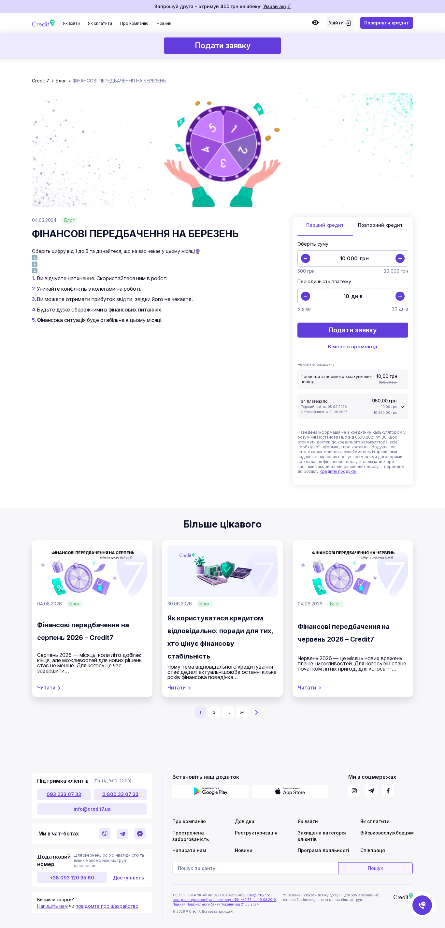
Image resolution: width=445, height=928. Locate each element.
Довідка (244, 821)
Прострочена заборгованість (190, 836)
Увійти (336, 22)
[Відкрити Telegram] (122, 834)
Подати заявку (223, 45)
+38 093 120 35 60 (72, 877)
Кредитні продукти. (338, 471)
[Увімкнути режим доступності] (315, 23)
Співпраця (372, 850)
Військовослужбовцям (386, 832)
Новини (164, 23)
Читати (46, 687)
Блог (69, 220)
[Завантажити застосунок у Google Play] (210, 791)
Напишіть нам (52, 906)
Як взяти (71, 23)
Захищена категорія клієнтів (322, 836)
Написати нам (189, 850)
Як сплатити (100, 23)
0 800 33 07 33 (120, 794)
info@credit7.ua (92, 809)
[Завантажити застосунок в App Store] (290, 791)
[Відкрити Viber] (104, 833)
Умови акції (277, 6)
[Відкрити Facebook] (388, 791)
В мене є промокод (353, 346)
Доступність (128, 877)
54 (242, 712)
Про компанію (134, 23)
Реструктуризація (256, 832)
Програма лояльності (323, 850)
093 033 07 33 (64, 794)
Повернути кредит (386, 22)
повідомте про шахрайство (107, 906)
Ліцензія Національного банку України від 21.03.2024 (215, 904)
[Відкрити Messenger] (140, 833)
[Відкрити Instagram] (354, 791)
